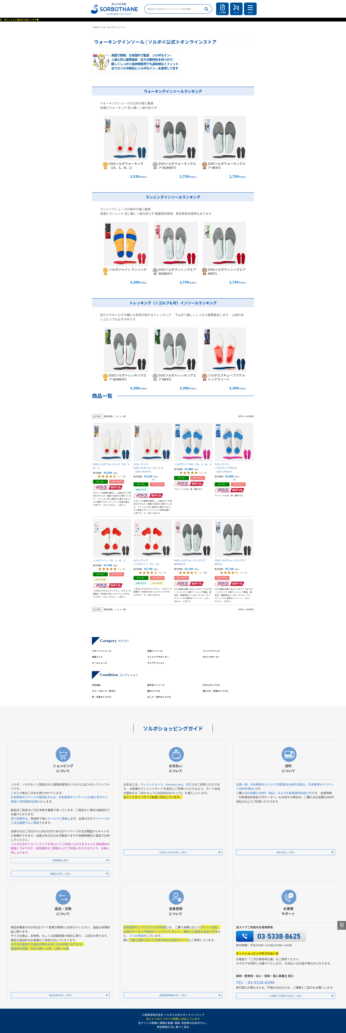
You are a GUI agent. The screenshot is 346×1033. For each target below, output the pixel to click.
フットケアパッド (211, 650)
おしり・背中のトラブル (159, 696)
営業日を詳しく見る (60, 873)
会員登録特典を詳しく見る (173, 995)
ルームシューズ (99, 662)
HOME (96, 27)
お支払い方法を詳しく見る (173, 852)
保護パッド (97, 656)
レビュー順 (120, 416)
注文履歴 (222, 12)
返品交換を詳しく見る (60, 995)
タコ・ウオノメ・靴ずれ (104, 690)
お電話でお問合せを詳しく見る (286, 995)
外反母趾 (96, 685)
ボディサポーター (211, 656)
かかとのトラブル (211, 685)
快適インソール (154, 650)
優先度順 (108, 416)
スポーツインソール (101, 650)
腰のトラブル (153, 690)
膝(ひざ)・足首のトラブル (215, 690)
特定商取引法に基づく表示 (173, 1027)
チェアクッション (155, 662)
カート (236, 12)
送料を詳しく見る (285, 852)
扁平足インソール (156, 685)
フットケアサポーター (158, 656)
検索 (206, 8)
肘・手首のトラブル (101, 696)
